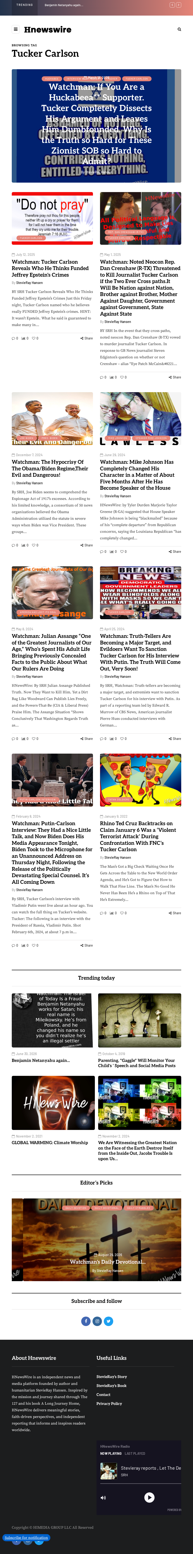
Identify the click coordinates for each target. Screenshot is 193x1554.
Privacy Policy (109, 1404)
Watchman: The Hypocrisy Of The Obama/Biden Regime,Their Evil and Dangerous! (50, 468)
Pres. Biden (50, 438)
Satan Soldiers (118, 799)
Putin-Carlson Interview (38, 799)
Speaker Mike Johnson (151, 438)
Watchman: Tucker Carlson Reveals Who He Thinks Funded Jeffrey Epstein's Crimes (50, 268)
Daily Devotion (64, 1207)
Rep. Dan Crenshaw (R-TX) (126, 232)
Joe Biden (26, 438)
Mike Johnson (117, 438)
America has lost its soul (38, 612)
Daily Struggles (127, 1207)
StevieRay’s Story (111, 1377)
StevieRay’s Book (111, 1386)
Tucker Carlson (31, 237)
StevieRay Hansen (29, 283)
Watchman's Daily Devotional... (96, 1262)
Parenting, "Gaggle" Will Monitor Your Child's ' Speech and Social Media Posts (137, 1063)
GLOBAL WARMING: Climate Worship (50, 1142)
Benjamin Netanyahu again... (64, 5)
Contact (103, 1395)
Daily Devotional (95, 1207)
